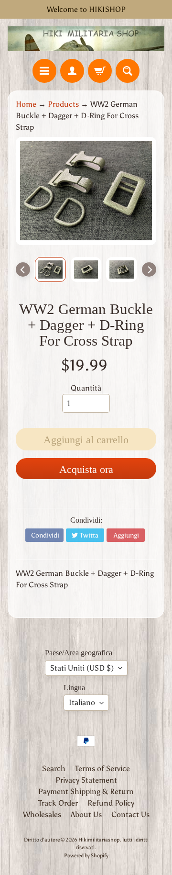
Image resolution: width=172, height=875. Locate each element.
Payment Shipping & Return (86, 791)
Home (26, 104)
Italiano (82, 702)
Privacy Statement (86, 780)
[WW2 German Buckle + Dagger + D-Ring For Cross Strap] (50, 269)
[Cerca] (128, 71)
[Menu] (44, 71)
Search (53, 768)
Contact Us (130, 814)
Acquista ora (86, 469)
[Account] (72, 71)
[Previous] (23, 269)
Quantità (86, 388)
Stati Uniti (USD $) (82, 668)
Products (63, 104)
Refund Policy (110, 803)
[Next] (149, 269)
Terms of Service (102, 768)
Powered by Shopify (86, 855)
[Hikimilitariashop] (86, 38)
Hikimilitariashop (98, 839)
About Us (86, 814)
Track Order (58, 803)
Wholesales (42, 814)
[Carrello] (100, 71)
